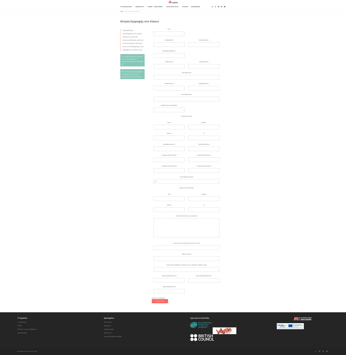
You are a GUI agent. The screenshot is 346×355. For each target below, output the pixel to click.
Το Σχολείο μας (21, 322)
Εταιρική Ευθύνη (22, 333)
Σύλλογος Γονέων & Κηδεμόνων (27, 329)
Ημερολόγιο (107, 325)
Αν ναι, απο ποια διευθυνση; (186, 188)
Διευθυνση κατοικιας (186, 116)
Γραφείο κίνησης (109, 329)
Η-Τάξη (19, 325)
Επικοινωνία (107, 333)
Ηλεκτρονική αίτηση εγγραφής (113, 336)
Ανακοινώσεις (108, 322)
